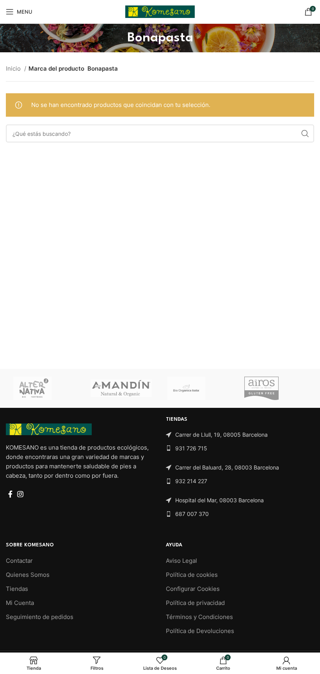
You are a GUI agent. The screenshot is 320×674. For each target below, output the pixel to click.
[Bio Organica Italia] (198, 388)
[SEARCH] (305, 133)
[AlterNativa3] (43, 388)
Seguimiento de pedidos (39, 617)
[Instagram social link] (20, 494)
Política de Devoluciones (200, 631)
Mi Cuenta (20, 602)
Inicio (14, 68)
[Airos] (274, 388)
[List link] (240, 435)
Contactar (19, 560)
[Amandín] (121, 388)
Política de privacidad (195, 602)
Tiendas (17, 588)
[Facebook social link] (10, 494)
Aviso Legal (181, 560)
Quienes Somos (28, 574)
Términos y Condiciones (199, 617)
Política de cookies (192, 574)
